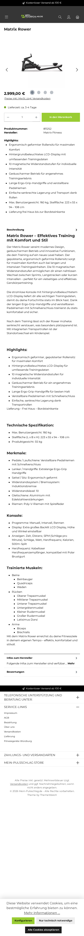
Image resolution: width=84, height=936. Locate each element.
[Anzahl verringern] (8, 117)
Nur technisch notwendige (55, 920)
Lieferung (9, 736)
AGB (6, 717)
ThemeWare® (48, 795)
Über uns (9, 726)
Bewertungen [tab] (15, 671)
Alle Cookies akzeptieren (43, 929)
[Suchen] (60, 17)
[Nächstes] (77, 69)
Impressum (10, 713)
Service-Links (15, 707)
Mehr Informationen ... (42, 913)
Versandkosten (12, 731)
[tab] (42, 440)
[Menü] (6, 17)
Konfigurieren (23, 920)
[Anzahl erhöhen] (36, 117)
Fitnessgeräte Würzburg (18, 741)
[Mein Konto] (68, 17)
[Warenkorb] (77, 17)
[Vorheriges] (7, 69)
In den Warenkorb (61, 117)
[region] (42, 69)
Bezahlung (10, 722)
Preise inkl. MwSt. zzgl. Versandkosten (27, 98)
